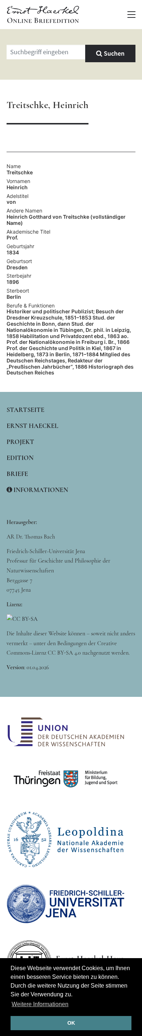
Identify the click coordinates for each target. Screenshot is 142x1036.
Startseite (25, 410)
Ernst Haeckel (32, 426)
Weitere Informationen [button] (40, 1004)
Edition (20, 458)
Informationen (40, 490)
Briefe (17, 474)
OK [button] (71, 1023)
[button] (131, 14)
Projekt (20, 442)
